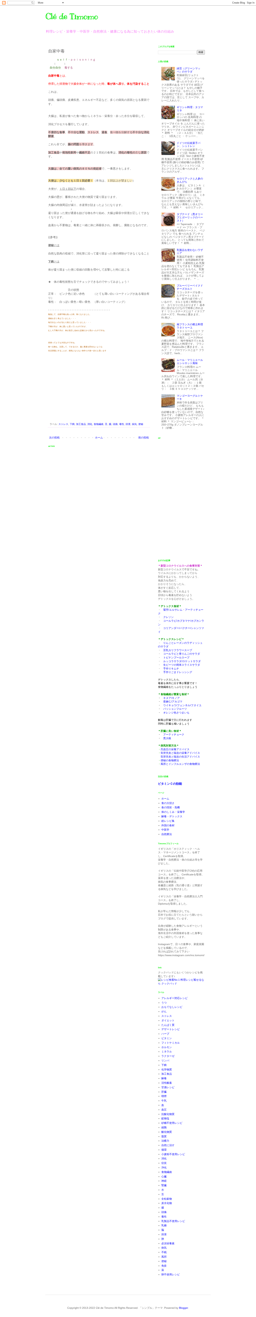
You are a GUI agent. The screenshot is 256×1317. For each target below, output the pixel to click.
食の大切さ (167, 803)
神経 (164, 1180)
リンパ (165, 1060)
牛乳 (164, 1100)
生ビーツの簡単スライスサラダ (181, 664)
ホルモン (166, 1047)
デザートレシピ (170, 1029)
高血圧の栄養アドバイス (175, 749)
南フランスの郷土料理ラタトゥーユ (190, 326)
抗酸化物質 (167, 1114)
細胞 (164, 1127)
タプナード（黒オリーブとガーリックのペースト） (190, 217)
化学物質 (166, 1069)
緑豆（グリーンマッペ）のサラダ (188, 70)
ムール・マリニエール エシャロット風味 (191, 361)
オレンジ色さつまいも (176, 712)
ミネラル (166, 1051)
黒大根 (167, 738)
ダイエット (167, 1020)
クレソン (168, 616)
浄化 (164, 1167)
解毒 (164, 1078)
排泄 (128, 424)
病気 (134, 424)
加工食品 (81, 424)
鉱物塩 (165, 1118)
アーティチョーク (173, 734)
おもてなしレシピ (171, 1006)
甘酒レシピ (167, 1087)
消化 (89, 424)
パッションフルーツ (175, 708)
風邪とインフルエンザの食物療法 (180, 763)
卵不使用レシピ (170, 1274)
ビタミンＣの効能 (170, 783)
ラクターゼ (167, 1055)
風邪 (164, 1256)
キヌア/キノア (171, 697)
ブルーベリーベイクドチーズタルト (190, 287)
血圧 (164, 1109)
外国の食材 (167, 825)
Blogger (183, 1307)
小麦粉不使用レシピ (173, 1154)
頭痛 (115, 424)
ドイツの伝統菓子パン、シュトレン (188, 144)
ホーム (99, 437)
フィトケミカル (170, 1042)
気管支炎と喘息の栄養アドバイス (180, 752)
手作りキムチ (171, 668)
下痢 (72, 424)
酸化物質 (166, 1131)
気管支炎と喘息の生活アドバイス (180, 756)
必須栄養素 (167, 1243)
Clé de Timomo (72, 16)
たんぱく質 (167, 1024)
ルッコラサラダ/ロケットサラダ (182, 661)
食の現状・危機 (170, 807)
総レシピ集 (167, 820)
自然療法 (166, 834)
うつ (164, 1002)
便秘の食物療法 (170, 760)
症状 (164, 1162)
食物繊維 (98, 424)
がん (164, 1011)
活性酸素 (166, 1082)
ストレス (63, 424)
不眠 (164, 1252)
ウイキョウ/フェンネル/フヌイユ (182, 705)
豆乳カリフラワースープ (177, 650)
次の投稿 (54, 437)
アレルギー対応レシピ (174, 998)
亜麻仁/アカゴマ (172, 701)
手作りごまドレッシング (177, 672)
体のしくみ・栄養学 (173, 811)
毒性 (121, 424)
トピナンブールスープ (176, 657)
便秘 (140, 424)
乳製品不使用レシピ (173, 1221)
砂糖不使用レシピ (171, 1122)
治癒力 (165, 1140)
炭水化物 (166, 1203)
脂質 (164, 1136)
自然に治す (167, 1145)
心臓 (164, 1176)
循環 (164, 1149)
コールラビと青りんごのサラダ (181, 653)
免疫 (164, 1265)
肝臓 (164, 1091)
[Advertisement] (79, 386)
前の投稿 (143, 437)
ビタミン (166, 1038)
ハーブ (165, 1033)
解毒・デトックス (171, 816)
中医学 (165, 829)
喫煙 (164, 1096)
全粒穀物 (166, 1198)
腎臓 (164, 1185)
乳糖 (164, 1225)
